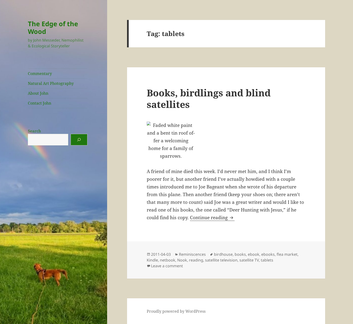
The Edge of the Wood (53, 27)
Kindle (152, 260)
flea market (287, 254)
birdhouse (223, 254)
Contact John (39, 103)
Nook (182, 260)
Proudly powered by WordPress (176, 311)
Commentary (40, 73)
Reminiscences (192, 254)
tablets (267, 260)
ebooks (268, 254)
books (240, 254)
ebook (253, 254)
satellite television (221, 260)
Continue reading (212, 217)
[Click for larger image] (226, 141)
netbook (167, 260)
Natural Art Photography (51, 83)
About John (38, 93)
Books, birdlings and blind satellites (209, 98)
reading (196, 260)
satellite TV (249, 260)
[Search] (79, 139)
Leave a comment (167, 265)
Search (34, 131)
